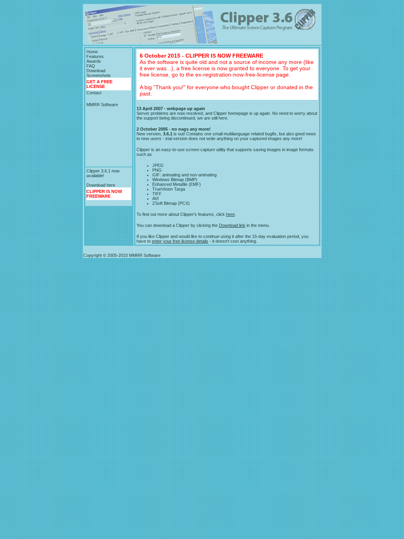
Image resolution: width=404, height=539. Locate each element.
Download (95, 70)
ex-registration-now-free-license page (242, 74)
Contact (93, 92)
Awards (93, 61)
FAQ (90, 66)
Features (95, 56)
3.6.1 (167, 133)
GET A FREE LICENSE (99, 84)
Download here (100, 185)
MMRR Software (102, 104)
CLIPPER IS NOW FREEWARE (104, 193)
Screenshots (98, 75)
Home (92, 51)
